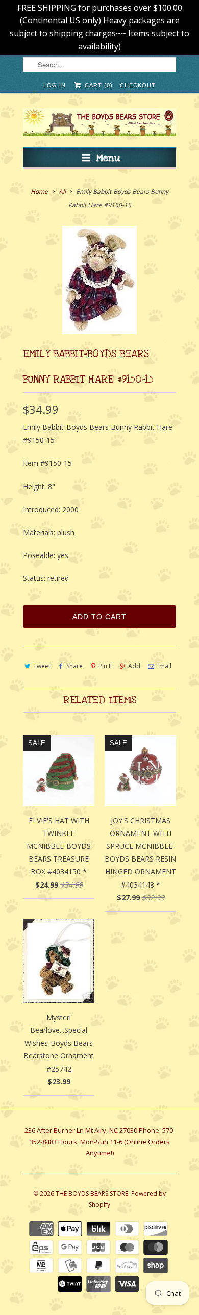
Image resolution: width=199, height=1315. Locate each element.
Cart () (97, 85)
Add (134, 666)
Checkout (138, 85)
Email (163, 666)
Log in (54, 85)
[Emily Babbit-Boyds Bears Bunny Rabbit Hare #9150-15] (99, 280)
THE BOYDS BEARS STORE (92, 1193)
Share (74, 666)
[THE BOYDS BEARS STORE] (99, 123)
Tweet (42, 666)
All (62, 191)
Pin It (105, 666)
